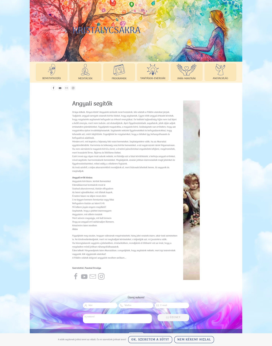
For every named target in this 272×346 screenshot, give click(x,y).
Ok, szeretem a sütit (150, 339)
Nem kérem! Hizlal (194, 339)
